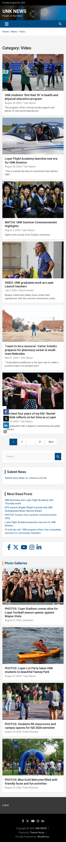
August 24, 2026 (13, 731)
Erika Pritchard (26, 290)
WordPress (43, 836)
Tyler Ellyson (29, 103)
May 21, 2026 (11, 358)
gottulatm (28, 620)
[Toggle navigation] (6, 24)
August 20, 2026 (13, 166)
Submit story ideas (15, 478)
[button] (5, 432)
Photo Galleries (16, 563)
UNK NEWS (14, 11)
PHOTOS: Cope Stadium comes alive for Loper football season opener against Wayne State (31, 612)
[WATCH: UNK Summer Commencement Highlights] (33, 199)
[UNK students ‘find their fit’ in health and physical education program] (33, 72)
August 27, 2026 (13, 620)
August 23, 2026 (13, 787)
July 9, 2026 (11, 290)
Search (58, 456)
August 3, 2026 (12, 230)
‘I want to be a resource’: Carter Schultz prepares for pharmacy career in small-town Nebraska (31, 349)
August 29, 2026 (13, 103)
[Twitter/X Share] (6, 418)
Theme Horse (37, 832)
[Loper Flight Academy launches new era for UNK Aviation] (33, 136)
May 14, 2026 (11, 421)
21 (40, 441)
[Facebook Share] (6, 412)
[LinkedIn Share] (6, 425)
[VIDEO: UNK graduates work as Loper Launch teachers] (33, 260)
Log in (5, 805)
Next (51, 441)
